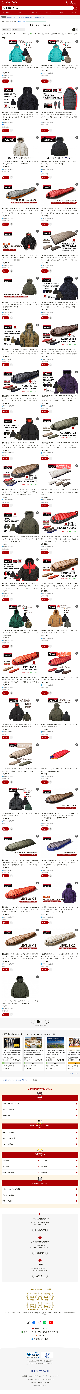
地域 (19, 12)
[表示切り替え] (75, 29)
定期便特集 (44, 1172)
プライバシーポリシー (33, 1379)
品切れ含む (68, 33)
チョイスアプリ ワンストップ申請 (15, 33)
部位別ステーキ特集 (8, 1172)
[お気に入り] (11, 81)
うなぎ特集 (6, 1160)
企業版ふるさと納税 (41, 1339)
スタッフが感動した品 (9, 1138)
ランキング (33, 12)
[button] (76, 8)
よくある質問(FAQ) (40, 1253)
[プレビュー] (37, 41)
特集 (61, 12)
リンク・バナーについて (51, 1376)
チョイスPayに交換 (8, 1195)
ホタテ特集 (44, 1166)
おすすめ (48, 12)
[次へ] (47, 1022)
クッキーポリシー (48, 1379)
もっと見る (73, 1073)
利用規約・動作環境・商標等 (40, 1382)
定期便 (47, 33)
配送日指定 (56, 33)
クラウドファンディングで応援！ (12, 1189)
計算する (22, 21)
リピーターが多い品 (8, 1109)
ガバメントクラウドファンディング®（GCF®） (41, 1332)
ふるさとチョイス (41, 1328)
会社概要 (24, 1376)
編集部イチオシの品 (8, 1132)
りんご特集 (6, 1166)
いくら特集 (44, 1160)
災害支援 (41, 1335)
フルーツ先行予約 (8, 1144)
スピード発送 (36, 33)
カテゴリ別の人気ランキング (11, 1104)
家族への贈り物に (8, 1201)
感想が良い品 (6, 1115)
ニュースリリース (35, 1376)
